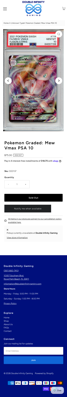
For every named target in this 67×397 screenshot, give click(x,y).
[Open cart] (63, 8)
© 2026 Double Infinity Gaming (18, 373)
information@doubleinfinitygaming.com (22, 283)
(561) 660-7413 (11, 270)
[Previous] (8, 80)
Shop (6, 321)
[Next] (58, 80)
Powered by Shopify (44, 373)
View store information (17, 237)
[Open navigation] (5, 8)
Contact (8, 331)
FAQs (6, 327)
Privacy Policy (10, 303)
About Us (8, 324)
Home (6, 23)
